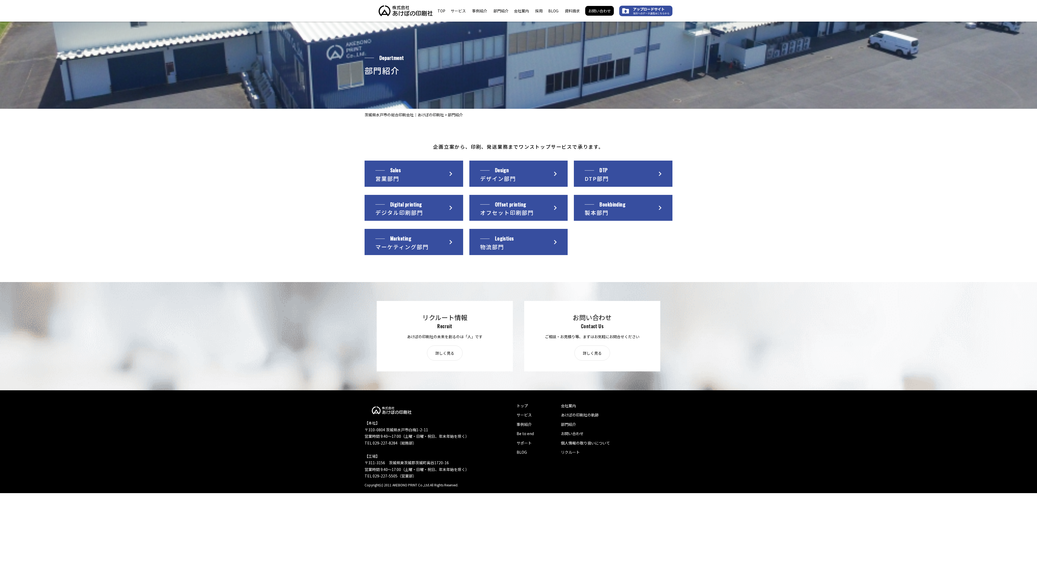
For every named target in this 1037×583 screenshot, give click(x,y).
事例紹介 (479, 10)
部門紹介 (501, 10)
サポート (524, 443)
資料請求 (572, 10)
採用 (539, 10)
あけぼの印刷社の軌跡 (580, 415)
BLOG (553, 10)
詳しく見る (444, 353)
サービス (458, 10)
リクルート (570, 452)
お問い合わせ (599, 10)
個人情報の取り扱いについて (585, 443)
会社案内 (521, 10)
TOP (441, 10)
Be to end (525, 433)
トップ (522, 405)
